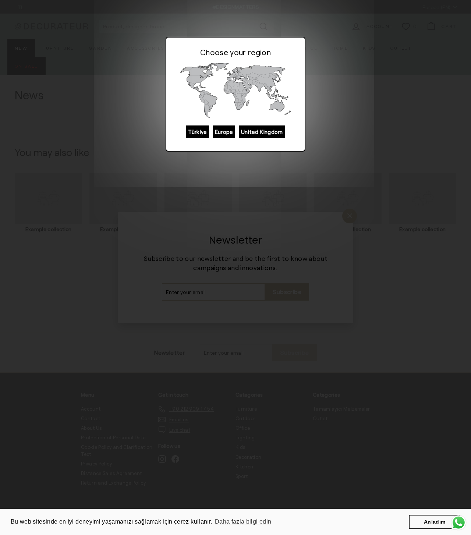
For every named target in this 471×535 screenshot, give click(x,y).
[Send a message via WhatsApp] (458, 522)
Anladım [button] (434, 522)
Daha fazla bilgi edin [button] (243, 521)
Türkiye (197, 131)
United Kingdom (262, 131)
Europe (224, 131)
